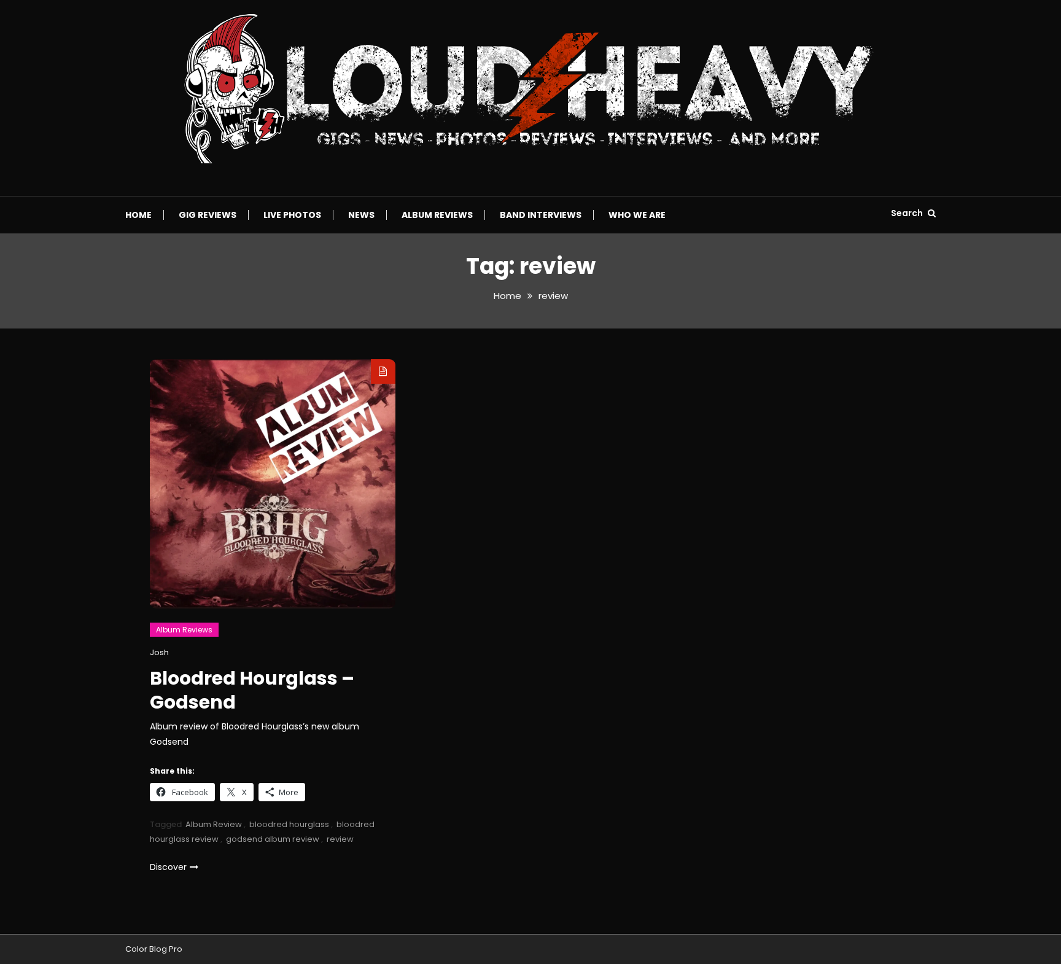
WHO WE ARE (637, 215)
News (361, 215)
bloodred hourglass (289, 824)
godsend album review (272, 839)
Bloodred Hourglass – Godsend (252, 690)
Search (908, 213)
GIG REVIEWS (207, 215)
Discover (168, 867)
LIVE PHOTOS (292, 215)
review (340, 839)
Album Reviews (437, 215)
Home (138, 215)
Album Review (213, 824)
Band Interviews (540, 215)
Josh (159, 652)
